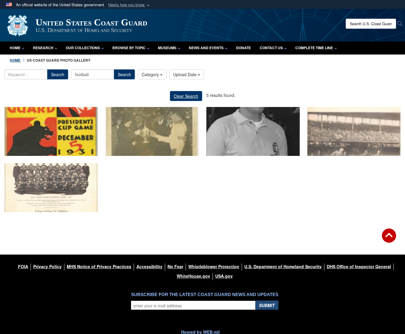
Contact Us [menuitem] (271, 47)
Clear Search (186, 96)
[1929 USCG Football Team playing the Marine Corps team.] (354, 131)
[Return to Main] (389, 239)
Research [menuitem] (43, 47)
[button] (129, 5)
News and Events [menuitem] (206, 47)
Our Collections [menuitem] (83, 47)
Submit (267, 305)
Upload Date (185, 74)
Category (151, 74)
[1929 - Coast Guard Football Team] (51, 187)
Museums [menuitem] (167, 47)
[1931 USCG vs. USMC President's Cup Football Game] (51, 131)
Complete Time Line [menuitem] (314, 47)
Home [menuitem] (15, 47)
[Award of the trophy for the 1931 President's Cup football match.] (152, 131)
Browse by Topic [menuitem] (129, 47)
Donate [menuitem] (243, 47)
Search (57, 74)
